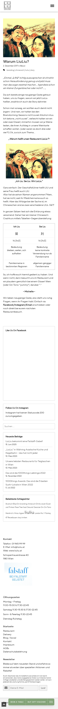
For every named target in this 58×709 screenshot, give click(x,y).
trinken (24, 517)
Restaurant (8, 630)
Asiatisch (9, 504)
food (25, 507)
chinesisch (19, 70)
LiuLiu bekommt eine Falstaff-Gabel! (24, 441)
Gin (42, 507)
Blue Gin (16, 504)
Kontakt (7, 641)
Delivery (7, 634)
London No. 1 (39, 513)
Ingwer (21, 513)
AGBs (6, 648)
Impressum (8, 644)
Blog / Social (9, 637)
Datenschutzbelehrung (15, 651)
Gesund (30, 507)
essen (43, 504)
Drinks (38, 504)
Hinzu (16, 513)
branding (10, 70)
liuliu (27, 70)
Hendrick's (10, 513)
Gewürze (37, 507)
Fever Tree (19, 507)
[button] (4, 704)
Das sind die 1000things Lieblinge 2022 (25, 473)
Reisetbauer (12, 517)
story (32, 70)
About (22, 66)
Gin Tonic (47, 507)
